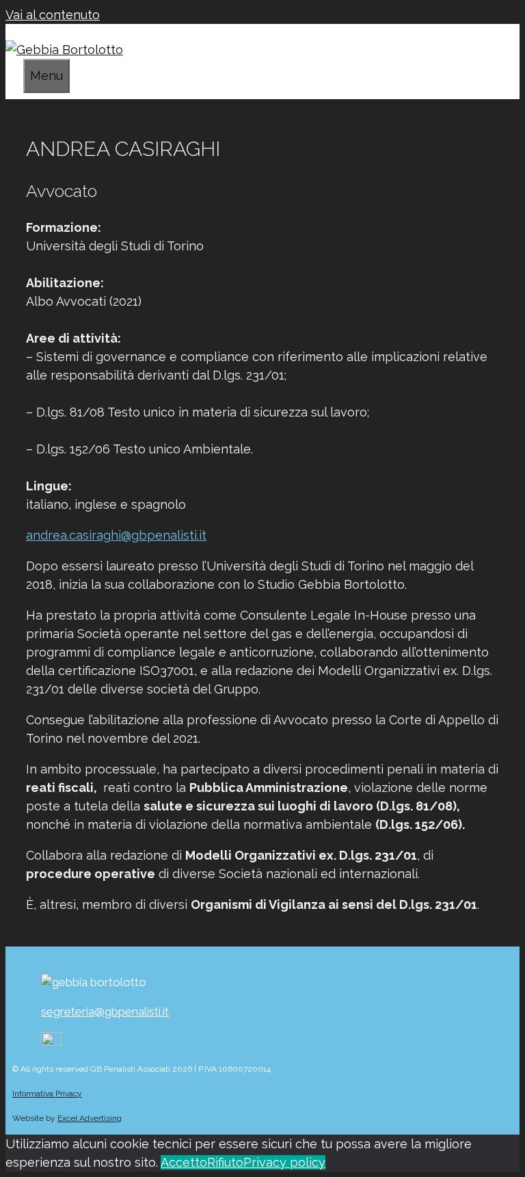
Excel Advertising (89, 1118)
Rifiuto (225, 1162)
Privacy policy (284, 1162)
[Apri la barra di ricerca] (17, 73)
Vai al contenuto (52, 15)
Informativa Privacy (47, 1093)
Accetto (184, 1162)
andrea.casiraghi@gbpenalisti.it (116, 535)
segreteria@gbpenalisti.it (105, 1011)
